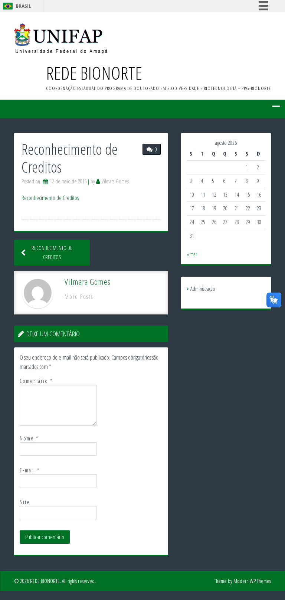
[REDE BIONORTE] (60, 38)
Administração (202, 288)
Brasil (23, 6)
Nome (29, 438)
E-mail (30, 470)
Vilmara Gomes (115, 181)
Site (25, 502)
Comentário (36, 380)
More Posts (79, 297)
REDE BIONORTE (94, 73)
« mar (192, 254)
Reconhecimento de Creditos (50, 198)
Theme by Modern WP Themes (242, 580)
